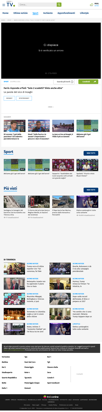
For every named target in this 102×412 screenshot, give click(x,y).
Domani (28, 388)
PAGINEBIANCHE (53, 399)
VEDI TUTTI (91, 153)
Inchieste (48, 13)
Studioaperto (7, 372)
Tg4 (26, 357)
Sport (35, 13)
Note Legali (35, 405)
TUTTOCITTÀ (63, 399)
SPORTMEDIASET (24, 98)
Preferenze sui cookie (66, 405)
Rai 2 (4, 367)
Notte (4, 383)
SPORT (9, 20)
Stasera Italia (52, 367)
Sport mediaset (53, 383)
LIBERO (8, 1)
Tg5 (48, 362)
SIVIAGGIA (76, 399)
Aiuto (76, 405)
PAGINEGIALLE (22, 399)
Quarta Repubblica (9, 378)
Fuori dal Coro (30, 362)
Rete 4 (27, 372)
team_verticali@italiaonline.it (14, 350)
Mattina (5, 362)
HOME (3, 20)
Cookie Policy (53, 405)
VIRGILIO (13, 399)
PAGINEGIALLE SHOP (34, 399)
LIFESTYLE (76, 324)
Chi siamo (27, 405)
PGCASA (44, 399)
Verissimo (6, 357)
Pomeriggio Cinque (32, 383)
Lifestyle (84, 13)
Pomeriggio (29, 367)
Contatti (79, 374)
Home (5, 13)
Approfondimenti (66, 13)
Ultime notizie (20, 13)
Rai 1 (49, 357)
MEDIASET (9, 98)
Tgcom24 (28, 378)
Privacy (44, 405)
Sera (49, 372)
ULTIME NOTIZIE (32, 264)
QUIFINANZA (84, 399)
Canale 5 (50, 378)
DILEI (70, 399)
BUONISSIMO (93, 399)
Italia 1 (4, 388)
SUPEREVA (51, 402)
